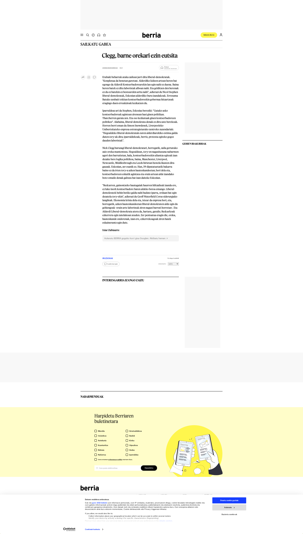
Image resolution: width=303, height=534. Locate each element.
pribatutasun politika (115, 459)
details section (165, 521)
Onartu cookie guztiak (229, 500)
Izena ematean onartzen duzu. (115, 459)
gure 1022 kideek (99, 503)
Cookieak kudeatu (92, 529)
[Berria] (89, 490)
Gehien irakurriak (194, 143)
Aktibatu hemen (157, 238)
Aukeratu (228, 507)
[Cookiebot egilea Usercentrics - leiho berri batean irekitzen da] (69, 529)
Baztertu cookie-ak (229, 514)
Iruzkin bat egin (112, 264)
